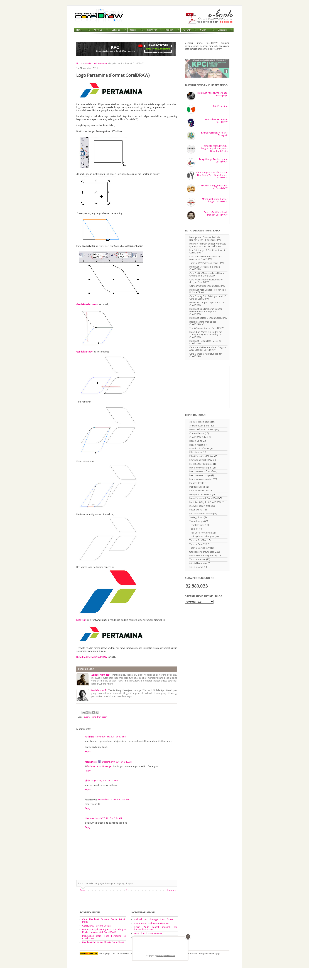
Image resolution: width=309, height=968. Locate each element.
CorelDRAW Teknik (198, 437)
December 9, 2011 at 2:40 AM (117, 761)
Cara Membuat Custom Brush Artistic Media (104, 920)
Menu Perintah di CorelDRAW (204, 498)
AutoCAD (187, 30)
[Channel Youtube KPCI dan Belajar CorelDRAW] (126, 54)
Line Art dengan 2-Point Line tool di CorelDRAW (207, 251)
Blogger (132, 30)
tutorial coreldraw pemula (202, 555)
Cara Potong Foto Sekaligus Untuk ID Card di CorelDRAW (207, 297)
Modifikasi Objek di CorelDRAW (205, 502)
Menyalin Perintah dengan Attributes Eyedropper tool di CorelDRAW (207, 245)
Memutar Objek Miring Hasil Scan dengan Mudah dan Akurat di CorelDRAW (104, 931)
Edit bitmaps (195, 452)
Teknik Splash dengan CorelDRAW (206, 328)
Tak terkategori (197, 521)
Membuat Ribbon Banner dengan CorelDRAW (214, 200)
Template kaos (196, 525)
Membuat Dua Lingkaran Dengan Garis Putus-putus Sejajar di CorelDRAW (205, 311)
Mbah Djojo (91, 761)
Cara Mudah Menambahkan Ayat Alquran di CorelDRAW (205, 258)
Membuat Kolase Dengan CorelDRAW (208, 317)
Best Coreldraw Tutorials (202, 429)
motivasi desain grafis (200, 505)
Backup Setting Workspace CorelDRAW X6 (202, 323)
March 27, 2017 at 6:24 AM (108, 818)
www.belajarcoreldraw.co (165, 956)
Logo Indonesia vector (200, 490)
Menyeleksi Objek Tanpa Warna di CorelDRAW (206, 304)
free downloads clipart (200, 467)
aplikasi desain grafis (200, 421)
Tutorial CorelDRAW (199, 547)
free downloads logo (200, 475)
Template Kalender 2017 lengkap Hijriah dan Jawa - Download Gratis (214, 148)
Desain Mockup (197, 444)
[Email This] (83, 712)
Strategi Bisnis (196, 517)
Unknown (89, 818)
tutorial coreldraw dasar (95, 63)
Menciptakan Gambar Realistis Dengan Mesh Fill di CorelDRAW (205, 238)
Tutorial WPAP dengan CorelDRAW (216, 121)
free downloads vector (200, 479)
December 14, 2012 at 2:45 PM (113, 799)
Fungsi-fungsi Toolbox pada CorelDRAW (213, 160)
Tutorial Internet (197, 559)
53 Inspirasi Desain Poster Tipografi (214, 134)
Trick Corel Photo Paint (200, 532)
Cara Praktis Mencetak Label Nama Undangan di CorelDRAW (206, 274)
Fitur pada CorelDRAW (200, 459)
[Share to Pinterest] (97, 712)
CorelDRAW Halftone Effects (96, 925)
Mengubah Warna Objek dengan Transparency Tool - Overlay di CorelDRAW (205, 334)
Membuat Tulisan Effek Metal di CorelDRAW (205, 342)
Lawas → (171, 890)
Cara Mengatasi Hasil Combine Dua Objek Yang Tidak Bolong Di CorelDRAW (211, 175)
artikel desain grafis (199, 425)
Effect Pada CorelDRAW (201, 456)
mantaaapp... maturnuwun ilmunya (151, 923)
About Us (98, 30)
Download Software (199, 448)
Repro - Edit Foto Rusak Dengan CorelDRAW (215, 213)
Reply (87, 751)
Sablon (203, 30)
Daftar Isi (116, 30)
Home (79, 30)
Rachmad (89, 736)
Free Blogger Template (201, 463)
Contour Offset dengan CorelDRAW (207, 285)
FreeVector (152, 30)
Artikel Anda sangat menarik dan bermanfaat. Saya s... (156, 928)
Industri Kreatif (196, 483)
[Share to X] (90, 712)
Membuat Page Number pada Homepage (212, 94)
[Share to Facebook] (93, 712)
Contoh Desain (196, 433)
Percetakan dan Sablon (201, 513)
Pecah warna (195, 509)
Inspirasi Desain (197, 486)
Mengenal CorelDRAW (200, 494)
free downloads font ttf (201, 471)
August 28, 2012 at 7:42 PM (104, 780)
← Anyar (81, 890)
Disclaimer (222, 30)
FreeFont (169, 30)
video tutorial (196, 567)
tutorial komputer (198, 563)
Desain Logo (195, 440)
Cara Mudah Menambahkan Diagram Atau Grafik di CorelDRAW (208, 348)
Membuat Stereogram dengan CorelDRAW (204, 268)
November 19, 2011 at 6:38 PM (110, 736)
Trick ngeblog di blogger (201, 536)
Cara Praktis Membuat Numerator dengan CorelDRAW (206, 281)
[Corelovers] (207, 76)
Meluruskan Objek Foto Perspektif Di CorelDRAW (104, 937)
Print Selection (220, 106)
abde (87, 780)
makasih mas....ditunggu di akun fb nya (153, 919)
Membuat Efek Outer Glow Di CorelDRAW (103, 942)
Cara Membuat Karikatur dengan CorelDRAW (205, 355)
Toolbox (193, 528)
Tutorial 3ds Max (197, 540)
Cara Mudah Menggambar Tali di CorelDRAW (212, 187)
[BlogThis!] (87, 712)
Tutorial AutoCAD (198, 544)
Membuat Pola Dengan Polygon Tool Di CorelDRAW (207, 291)
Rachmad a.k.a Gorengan (99, 766)
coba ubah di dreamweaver (148, 933)
